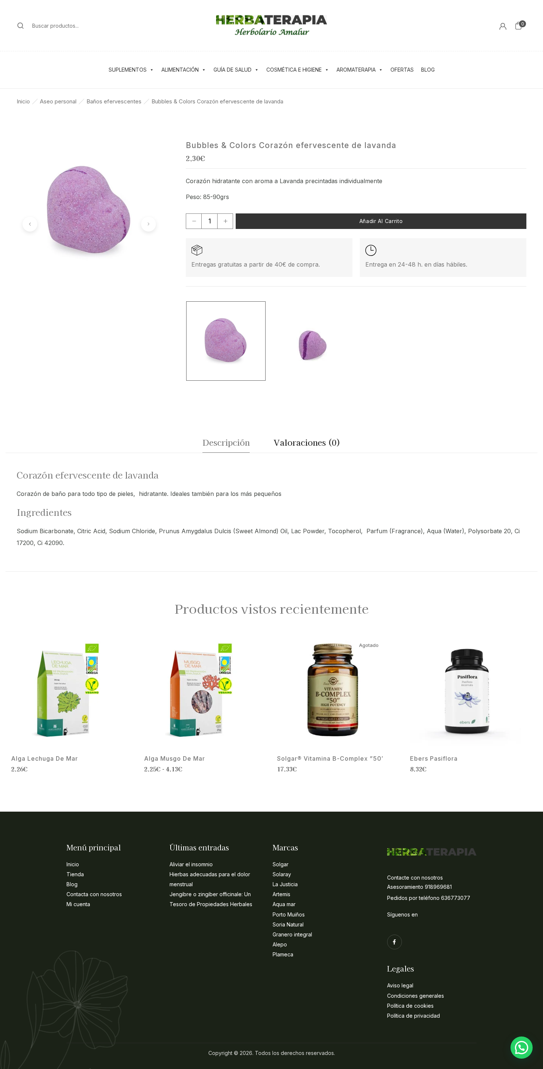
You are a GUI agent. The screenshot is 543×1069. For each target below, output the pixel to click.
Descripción (226, 442)
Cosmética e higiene (294, 69)
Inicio (23, 101)
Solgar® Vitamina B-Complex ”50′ (330, 758)
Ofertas (402, 69)
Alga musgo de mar (174, 758)
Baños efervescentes (113, 101)
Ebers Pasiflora (434, 758)
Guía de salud (233, 69)
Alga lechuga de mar (44, 758)
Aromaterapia (356, 69)
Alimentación (180, 69)
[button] (518, 25)
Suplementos (128, 69)
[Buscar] (21, 25)
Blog (428, 69)
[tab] (226, 444)
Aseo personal (58, 101)
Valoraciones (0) (307, 442)
